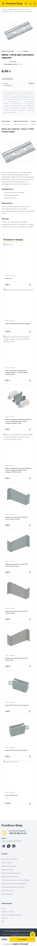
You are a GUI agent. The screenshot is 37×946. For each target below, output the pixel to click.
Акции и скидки (7, 862)
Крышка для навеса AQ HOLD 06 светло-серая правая (16, 518)
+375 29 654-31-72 (17, 833)
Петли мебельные (7, 894)
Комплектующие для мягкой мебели (13, 883)
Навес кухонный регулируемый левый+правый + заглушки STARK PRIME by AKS (16, 372)
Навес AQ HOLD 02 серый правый (16, 705)
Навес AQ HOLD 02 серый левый (16, 750)
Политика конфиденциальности (12, 915)
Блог (3, 921)
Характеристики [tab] (20, 121)
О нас (3, 908)
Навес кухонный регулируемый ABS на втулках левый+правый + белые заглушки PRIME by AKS (18, 470)
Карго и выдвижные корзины (11, 873)
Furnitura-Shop (14, 3)
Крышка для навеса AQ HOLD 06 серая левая (16, 659)
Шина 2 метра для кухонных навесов (17, 323)
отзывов (12, 61)
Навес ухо (8, 278)
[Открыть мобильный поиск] (26, 3)
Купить (24, 939)
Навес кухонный (7, 51)
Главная (4, 9)
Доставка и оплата (8, 912)
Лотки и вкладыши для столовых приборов (16, 880)
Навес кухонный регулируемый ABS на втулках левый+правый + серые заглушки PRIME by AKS (18, 421)
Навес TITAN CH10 (11, 795)
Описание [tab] (6, 121)
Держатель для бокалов (9, 876)
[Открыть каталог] (3, 3)
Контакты (5, 918)
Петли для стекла (7, 890)
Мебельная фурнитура (15, 9)
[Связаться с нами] (32, 934)
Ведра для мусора (8, 869)
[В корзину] (30, 285)
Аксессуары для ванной (9, 859)
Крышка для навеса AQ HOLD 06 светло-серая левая (16, 565)
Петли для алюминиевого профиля (13, 887)
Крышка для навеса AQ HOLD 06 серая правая (16, 612)
